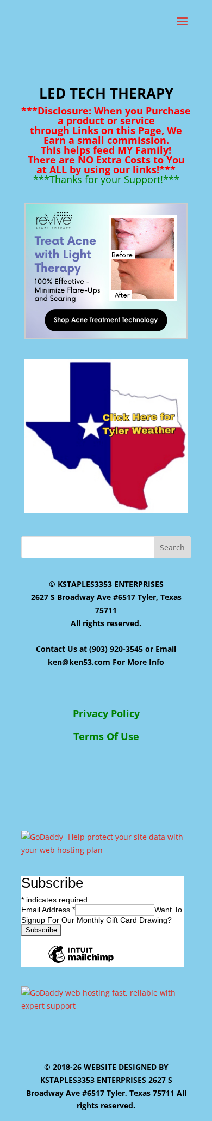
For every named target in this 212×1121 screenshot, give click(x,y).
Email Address (48, 909)
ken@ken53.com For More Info (106, 662)
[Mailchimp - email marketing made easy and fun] (81, 962)
